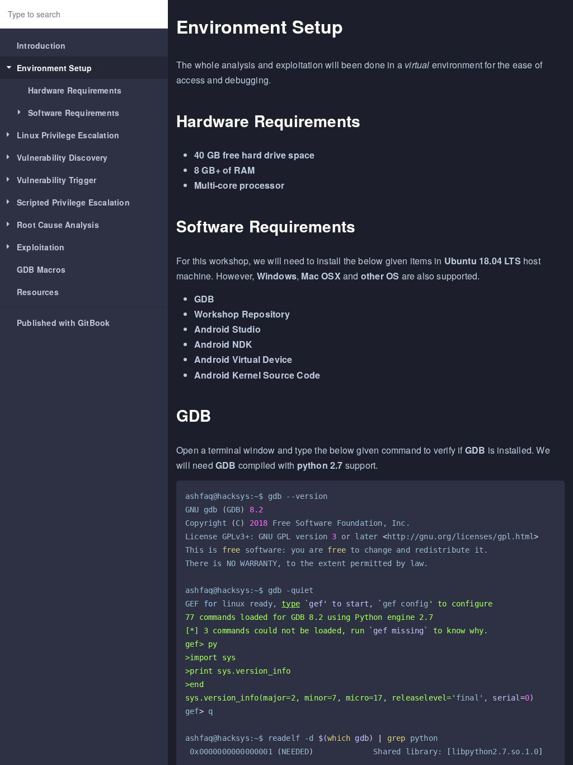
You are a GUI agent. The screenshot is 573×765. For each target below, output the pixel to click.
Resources (38, 291)
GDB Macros (41, 269)
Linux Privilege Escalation (68, 135)
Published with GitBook (63, 322)
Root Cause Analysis (58, 224)
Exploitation (40, 247)
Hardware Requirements (74, 90)
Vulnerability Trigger (56, 179)
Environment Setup (54, 67)
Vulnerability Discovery (62, 157)
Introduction (41, 45)
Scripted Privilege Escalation (73, 202)
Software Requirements (73, 112)
